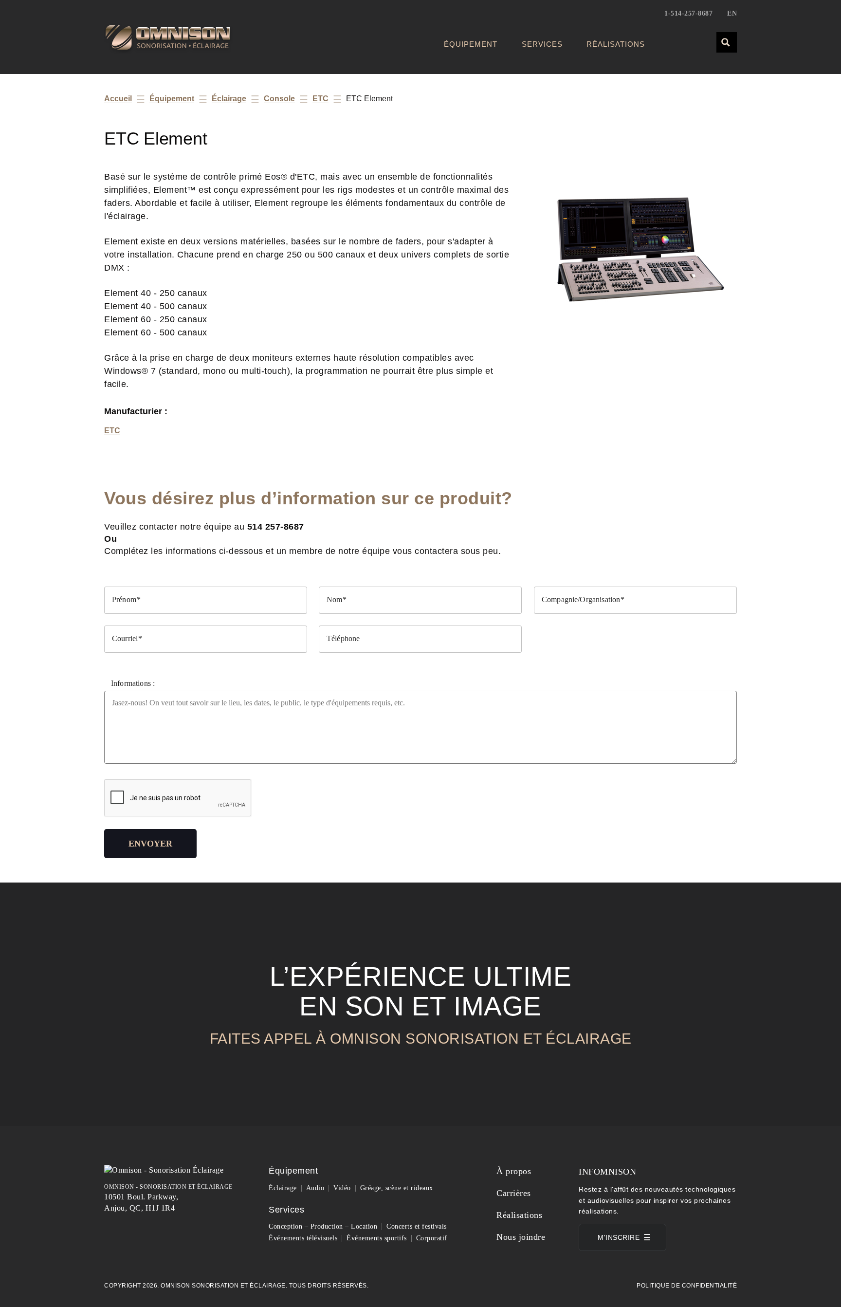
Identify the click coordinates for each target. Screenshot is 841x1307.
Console (279, 98)
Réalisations (615, 44)
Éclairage (229, 98)
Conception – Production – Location (323, 1226)
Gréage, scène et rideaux (396, 1188)
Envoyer (150, 843)
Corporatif (431, 1238)
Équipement (470, 44)
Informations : (133, 683)
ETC (320, 98)
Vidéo (342, 1188)
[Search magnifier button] (726, 42)
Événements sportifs (377, 1238)
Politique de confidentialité (687, 1285)
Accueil (118, 98)
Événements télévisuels (303, 1238)
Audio (315, 1188)
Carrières (513, 1193)
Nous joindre (520, 1237)
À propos (513, 1171)
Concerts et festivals (416, 1226)
